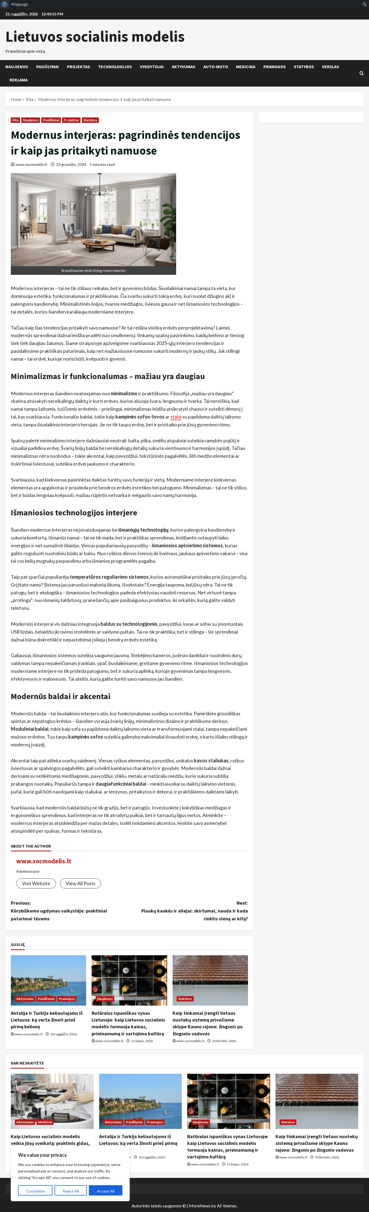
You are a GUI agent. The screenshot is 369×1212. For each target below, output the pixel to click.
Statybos (304, 66)
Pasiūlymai (47, 66)
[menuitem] (4, 4)
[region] (70, 1173)
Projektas (78, 66)
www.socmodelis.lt (31, 164)
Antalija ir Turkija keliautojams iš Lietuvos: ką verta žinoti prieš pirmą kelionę (47, 1020)
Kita (15, 120)
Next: (194, 911)
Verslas (330, 66)
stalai (176, 417)
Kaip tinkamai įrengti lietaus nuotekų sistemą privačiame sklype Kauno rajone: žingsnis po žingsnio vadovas (317, 1143)
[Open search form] (362, 73)
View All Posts (80, 883)
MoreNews (199, 1205)
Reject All (71, 1191)
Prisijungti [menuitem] (19, 4)
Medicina (245, 66)
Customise (35, 1191)
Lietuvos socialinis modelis (95, 36)
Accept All (106, 1191)
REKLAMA (18, 80)
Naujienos (16, 66)
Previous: (59, 911)
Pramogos (274, 66)
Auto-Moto (215, 66)
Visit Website (36, 883)
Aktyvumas (183, 66)
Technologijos (115, 66)
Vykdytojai (152, 66)
